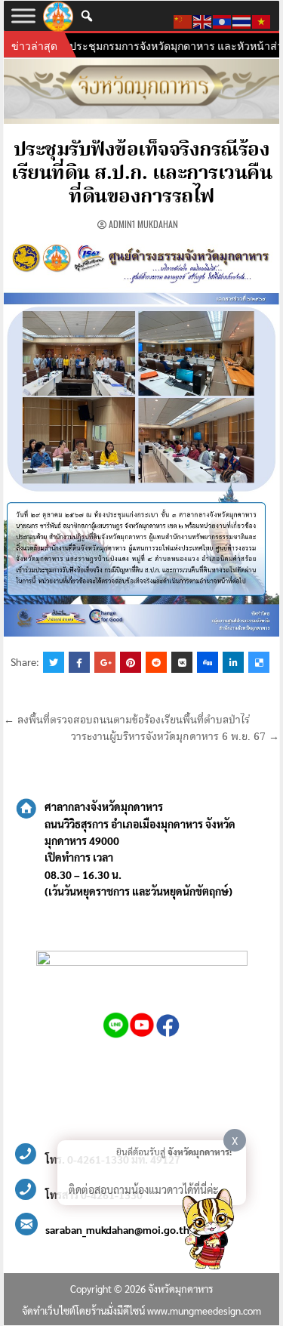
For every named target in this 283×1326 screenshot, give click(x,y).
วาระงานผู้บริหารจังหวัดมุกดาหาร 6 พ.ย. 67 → (175, 737)
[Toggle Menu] (23, 15)
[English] (203, 19)
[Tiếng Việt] (262, 19)
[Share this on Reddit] (156, 662)
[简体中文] (183, 19)
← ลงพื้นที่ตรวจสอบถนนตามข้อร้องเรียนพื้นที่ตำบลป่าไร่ (127, 720)
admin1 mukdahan (143, 223)
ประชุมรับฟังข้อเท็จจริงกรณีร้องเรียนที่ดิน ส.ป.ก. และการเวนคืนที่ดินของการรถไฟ (141, 173)
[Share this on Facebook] (79, 662)
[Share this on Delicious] (258, 662)
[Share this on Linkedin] (233, 662)
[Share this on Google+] (104, 662)
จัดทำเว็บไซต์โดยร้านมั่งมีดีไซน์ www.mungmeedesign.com (141, 1310)
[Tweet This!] (53, 662)
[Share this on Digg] (207, 662)
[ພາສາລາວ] (222, 19)
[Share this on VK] (181, 662)
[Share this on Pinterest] (130, 662)
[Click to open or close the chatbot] (207, 1231)
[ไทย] (242, 19)
